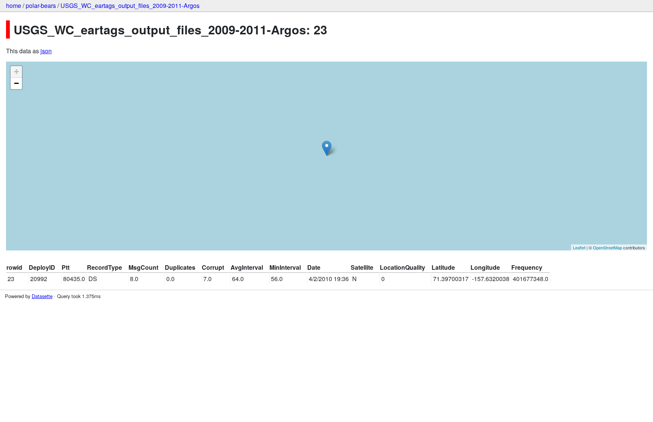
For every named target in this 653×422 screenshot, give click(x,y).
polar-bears (41, 5)
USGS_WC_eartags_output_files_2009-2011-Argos (130, 5)
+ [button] (16, 71)
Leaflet (579, 247)
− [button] (16, 83)
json (46, 50)
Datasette (42, 296)
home (13, 5)
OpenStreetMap (607, 247)
